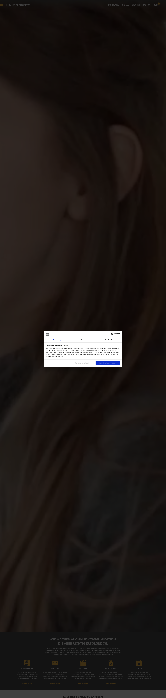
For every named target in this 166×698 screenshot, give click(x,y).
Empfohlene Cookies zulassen (108, 363)
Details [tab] (83, 340)
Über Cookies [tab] (109, 340)
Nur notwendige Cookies (82, 363)
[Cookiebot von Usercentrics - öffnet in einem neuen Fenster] (112, 334)
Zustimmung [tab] (57, 340)
